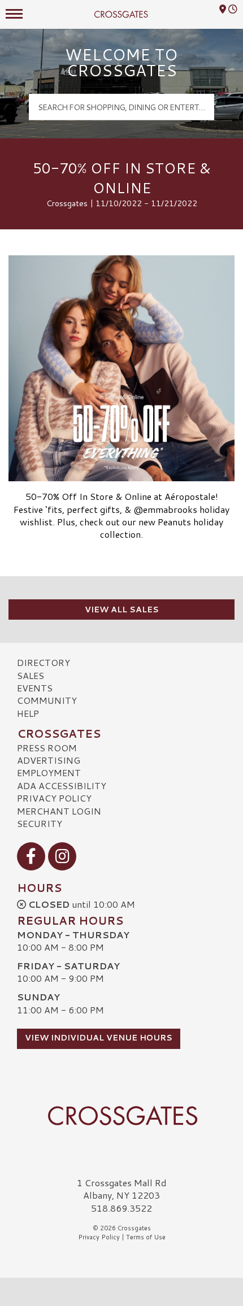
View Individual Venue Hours (98, 1037)
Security (39, 823)
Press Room (47, 747)
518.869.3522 (121, 1208)
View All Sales (122, 609)
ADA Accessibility (61, 785)
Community (47, 700)
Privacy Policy (54, 797)
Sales (30, 675)
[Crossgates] (121, 1115)
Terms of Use (146, 1237)
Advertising (48, 760)
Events (35, 687)
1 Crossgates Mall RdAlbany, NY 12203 (122, 1188)
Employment (49, 772)
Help (28, 713)
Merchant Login (59, 810)
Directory (43, 662)
